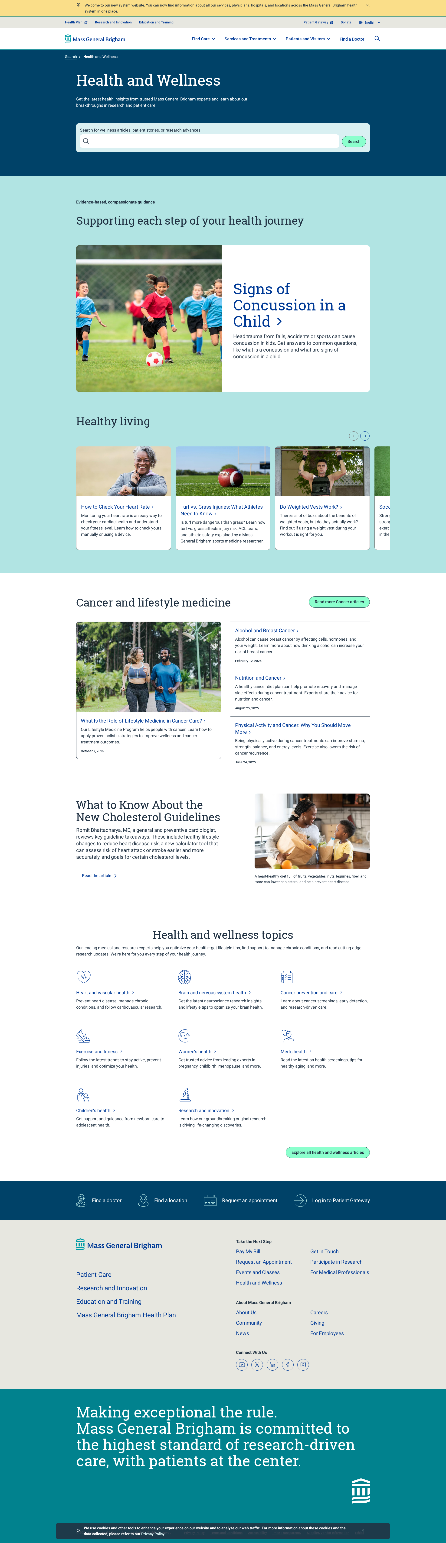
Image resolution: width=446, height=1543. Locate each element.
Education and (109, 1301)
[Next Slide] (365, 436)
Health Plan (73, 22)
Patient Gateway (316, 22)
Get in (324, 1251)
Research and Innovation (113, 22)
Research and (111, 1288)
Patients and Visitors (305, 38)
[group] (123, 498)
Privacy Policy (152, 1534)
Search (71, 57)
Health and (259, 1283)
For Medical (339, 1272)
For (327, 1333)
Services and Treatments (248, 38)
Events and (258, 1272)
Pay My (248, 1251)
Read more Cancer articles (339, 601)
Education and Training (156, 22)
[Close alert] (367, 5)
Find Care (201, 38)
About (246, 1312)
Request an (264, 1262)
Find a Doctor (352, 39)
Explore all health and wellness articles (328, 1152)
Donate (346, 22)
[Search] (377, 38)
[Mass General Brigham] (95, 38)
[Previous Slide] (353, 436)
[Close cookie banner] (363, 1531)
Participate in (336, 1262)
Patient (94, 1274)
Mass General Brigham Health (126, 1315)
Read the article (96, 875)
